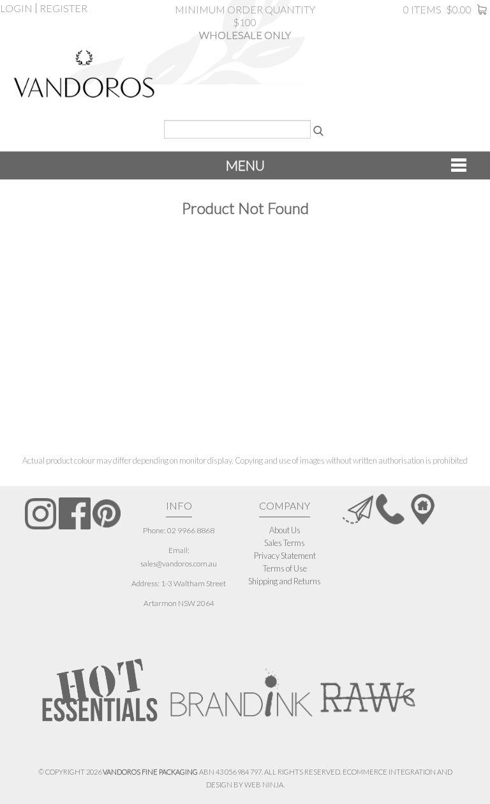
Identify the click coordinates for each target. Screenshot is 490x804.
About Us (285, 530)
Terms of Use (285, 568)
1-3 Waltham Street (193, 583)
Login (16, 8)
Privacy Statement (285, 555)
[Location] (422, 508)
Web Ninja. (264, 784)
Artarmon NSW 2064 (179, 603)
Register (63, 8)
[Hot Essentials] (100, 689)
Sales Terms (284, 543)
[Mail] (358, 508)
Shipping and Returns (284, 581)
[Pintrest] (107, 513)
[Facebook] (74, 513)
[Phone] (390, 508)
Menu (245, 165)
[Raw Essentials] (367, 686)
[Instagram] (40, 513)
